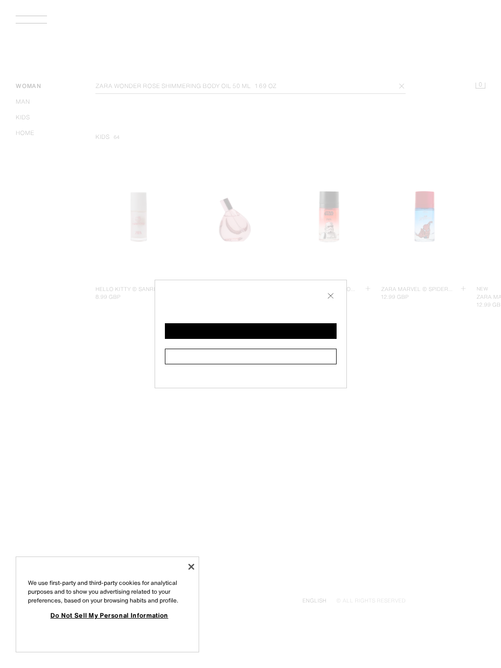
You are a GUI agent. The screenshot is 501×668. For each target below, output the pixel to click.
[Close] (191, 567)
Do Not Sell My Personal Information (109, 615)
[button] (251, 331)
